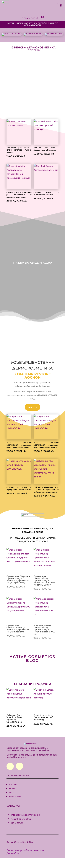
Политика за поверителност (25, 850)
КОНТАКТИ (15, 796)
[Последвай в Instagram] (19, 766)
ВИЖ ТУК (32, 407)
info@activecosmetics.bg (25, 814)
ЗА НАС (13, 788)
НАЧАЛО (13, 784)
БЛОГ (12, 792)
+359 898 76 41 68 (21, 818)
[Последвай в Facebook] (10, 766)
